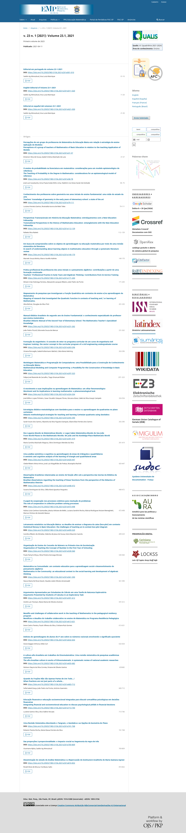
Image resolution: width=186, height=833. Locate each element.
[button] (139, 129)
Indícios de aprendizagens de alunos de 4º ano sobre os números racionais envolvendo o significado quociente (71, 637)
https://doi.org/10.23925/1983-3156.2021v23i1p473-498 (51, 506)
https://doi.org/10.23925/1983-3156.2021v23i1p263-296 (51, 347)
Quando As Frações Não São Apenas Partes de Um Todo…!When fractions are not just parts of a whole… (49, 679)
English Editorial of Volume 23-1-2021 (39, 87)
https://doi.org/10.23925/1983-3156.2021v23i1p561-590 (51, 577)
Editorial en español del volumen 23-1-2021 (42, 106)
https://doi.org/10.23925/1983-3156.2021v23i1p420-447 (51, 459)
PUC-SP (120, 19)
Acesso (163, 2)
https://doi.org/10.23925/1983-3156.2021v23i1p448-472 (51, 485)
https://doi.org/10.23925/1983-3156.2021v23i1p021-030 (51, 109)
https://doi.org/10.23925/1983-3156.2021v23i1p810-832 (51, 763)
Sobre (22, 19)
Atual (33, 19)
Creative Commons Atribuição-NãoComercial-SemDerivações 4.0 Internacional (91, 805)
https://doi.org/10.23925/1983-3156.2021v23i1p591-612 (51, 598)
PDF (28, 81)
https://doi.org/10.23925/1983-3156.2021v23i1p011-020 (51, 91)
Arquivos (43, 19)
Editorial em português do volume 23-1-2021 (42, 69)
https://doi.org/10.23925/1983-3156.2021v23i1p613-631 (51, 621)
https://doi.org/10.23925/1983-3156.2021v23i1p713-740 (51, 708)
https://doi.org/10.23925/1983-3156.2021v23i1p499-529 (51, 530)
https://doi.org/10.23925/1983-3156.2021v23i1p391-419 (51, 439)
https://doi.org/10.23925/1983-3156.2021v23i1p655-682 (51, 663)
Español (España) (139, 99)
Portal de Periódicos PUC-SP (101, 19)
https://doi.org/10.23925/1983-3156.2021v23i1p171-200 (51, 278)
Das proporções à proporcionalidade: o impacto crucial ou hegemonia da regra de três (61, 741)
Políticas (54, 19)
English (135, 95)
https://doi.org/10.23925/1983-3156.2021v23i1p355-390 (51, 418)
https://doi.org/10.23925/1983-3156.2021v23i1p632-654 (51, 640)
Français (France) (139, 102)
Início (25, 28)
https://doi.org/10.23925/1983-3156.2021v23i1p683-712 (51, 684)
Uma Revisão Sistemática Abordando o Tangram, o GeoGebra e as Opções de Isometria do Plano (65, 723)
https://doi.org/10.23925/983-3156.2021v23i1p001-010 (51, 72)
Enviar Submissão (141, 118)
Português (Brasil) (140, 106)
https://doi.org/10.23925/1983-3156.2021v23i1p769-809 (51, 744)
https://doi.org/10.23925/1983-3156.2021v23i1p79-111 (51, 202)
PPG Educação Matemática (75, 19)
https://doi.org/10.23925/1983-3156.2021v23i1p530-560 (51, 551)
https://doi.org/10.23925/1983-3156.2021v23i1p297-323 (51, 373)
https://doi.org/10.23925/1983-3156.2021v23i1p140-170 (51, 254)
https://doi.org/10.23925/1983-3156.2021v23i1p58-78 (50, 179)
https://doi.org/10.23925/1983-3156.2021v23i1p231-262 (51, 326)
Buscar (161, 19)
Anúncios (131, 19)
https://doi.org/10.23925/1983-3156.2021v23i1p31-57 (50, 153)
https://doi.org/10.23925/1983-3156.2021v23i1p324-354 (51, 394)
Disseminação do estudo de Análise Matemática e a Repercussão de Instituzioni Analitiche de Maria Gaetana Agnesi (73, 760)
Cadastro (154, 2)
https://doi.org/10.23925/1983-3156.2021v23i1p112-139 (51, 228)
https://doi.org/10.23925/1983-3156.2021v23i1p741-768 (51, 726)
